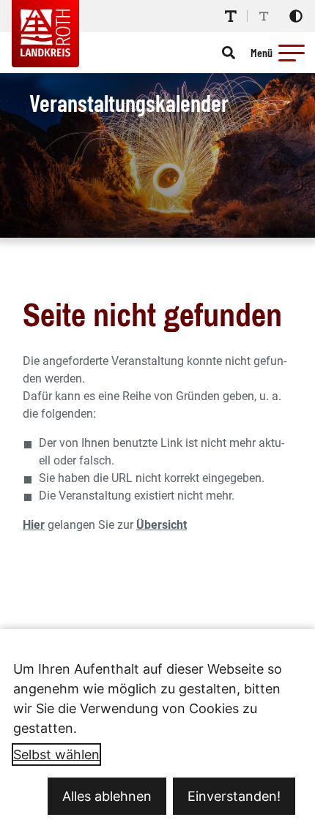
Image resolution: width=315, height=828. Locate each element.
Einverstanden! (234, 796)
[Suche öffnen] (228, 53)
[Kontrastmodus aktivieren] (296, 16)
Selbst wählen (56, 754)
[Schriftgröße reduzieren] (264, 16)
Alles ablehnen (107, 796)
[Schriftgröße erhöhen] (231, 16)
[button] (291, 52)
